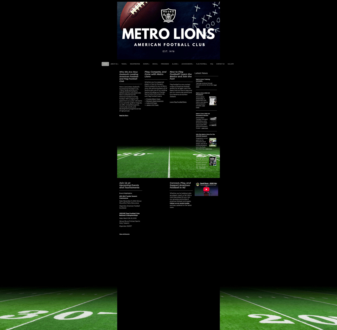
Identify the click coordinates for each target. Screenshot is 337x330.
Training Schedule (202, 155)
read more (204, 128)
